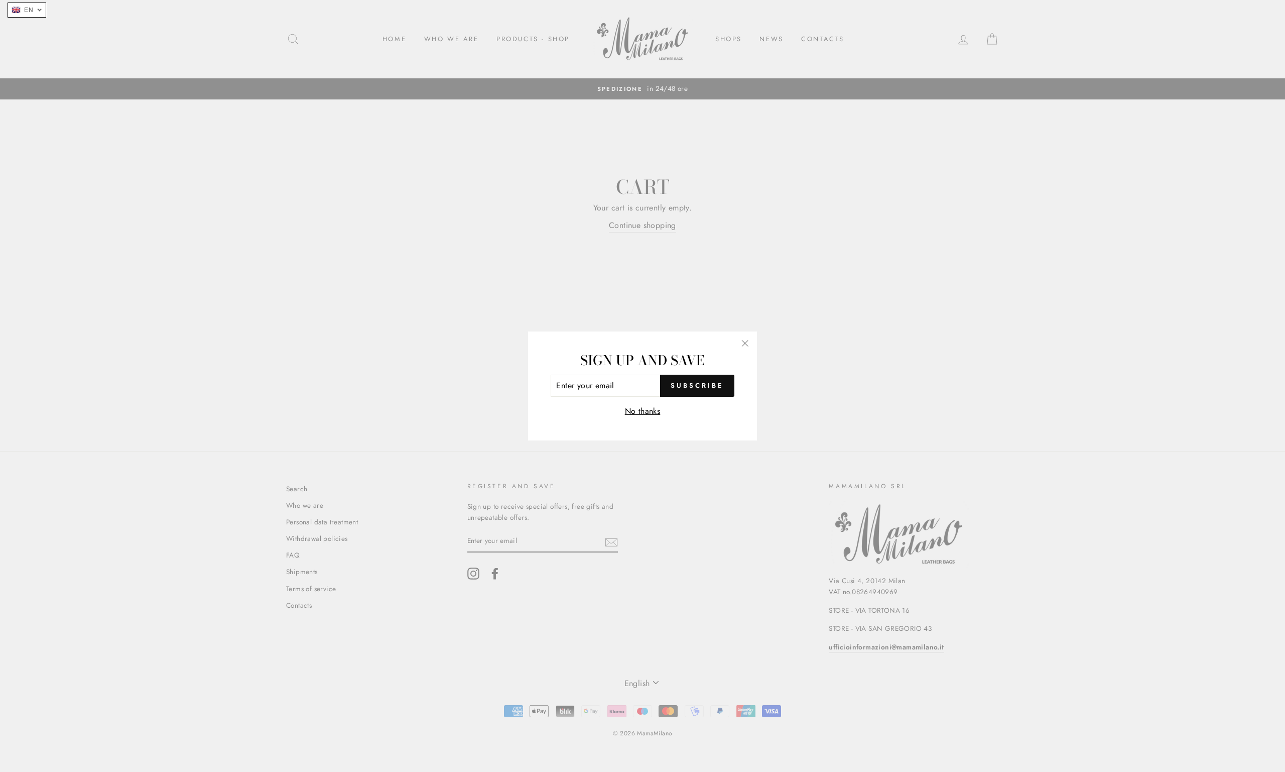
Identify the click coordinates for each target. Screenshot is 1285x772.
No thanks (643, 411)
